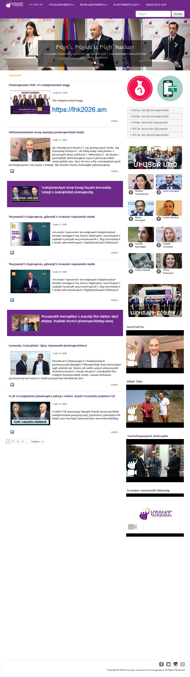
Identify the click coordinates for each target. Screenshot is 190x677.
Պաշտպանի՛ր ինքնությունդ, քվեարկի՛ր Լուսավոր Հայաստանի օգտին (52, 217)
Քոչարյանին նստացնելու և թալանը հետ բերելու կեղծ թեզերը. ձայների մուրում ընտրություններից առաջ (79, 318)
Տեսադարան (135, 327)
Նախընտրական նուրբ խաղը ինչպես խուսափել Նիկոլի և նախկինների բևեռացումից (76, 189)
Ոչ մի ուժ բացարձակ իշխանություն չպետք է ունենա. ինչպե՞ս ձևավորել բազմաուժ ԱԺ (62, 396)
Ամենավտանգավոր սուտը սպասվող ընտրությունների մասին (46, 132)
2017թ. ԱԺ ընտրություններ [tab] (150, 134)
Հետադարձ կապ (156, 4)
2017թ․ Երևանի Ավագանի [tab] (150, 128)
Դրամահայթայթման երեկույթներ (147, 436)
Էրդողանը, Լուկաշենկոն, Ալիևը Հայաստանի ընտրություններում (48, 345)
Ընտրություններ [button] (125, 4)
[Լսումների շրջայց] (155, 300)
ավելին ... (115, 121)
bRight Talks (135, 381)
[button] (14, 44)
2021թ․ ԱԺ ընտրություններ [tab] (150, 110)
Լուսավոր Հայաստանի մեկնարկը (148, 490)
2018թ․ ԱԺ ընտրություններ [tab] (150, 116)
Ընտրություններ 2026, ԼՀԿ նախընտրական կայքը (39, 85)
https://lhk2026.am (79, 109)
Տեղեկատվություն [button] (93, 4)
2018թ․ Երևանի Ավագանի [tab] (150, 122)
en (36, 4)
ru (41, 4)
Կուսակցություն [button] (61, 4)
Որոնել (178, 14)
